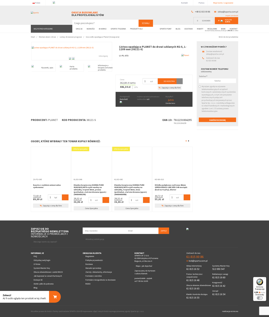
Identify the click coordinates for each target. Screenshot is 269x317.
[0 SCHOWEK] (204, 23)
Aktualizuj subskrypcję (94, 239)
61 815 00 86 (211, 60)
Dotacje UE (38, 280)
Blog (178, 28)
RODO (88, 283)
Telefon (203, 76)
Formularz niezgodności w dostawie (100, 280)
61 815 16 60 (218, 277)
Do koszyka (169, 81)
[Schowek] (180, 81)
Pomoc (201, 3)
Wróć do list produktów (228, 37)
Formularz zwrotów (93, 276)
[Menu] (264, 278)
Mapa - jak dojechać (144, 266)
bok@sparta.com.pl (198, 260)
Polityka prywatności (94, 260)
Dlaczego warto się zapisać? (45, 241)
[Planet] (185, 55)
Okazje (79, 28)
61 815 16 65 (192, 288)
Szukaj (145, 23)
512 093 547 (218, 269)
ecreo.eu (234, 311)
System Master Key (42, 268)
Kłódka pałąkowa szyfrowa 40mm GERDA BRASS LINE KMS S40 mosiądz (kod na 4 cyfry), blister (140, 187)
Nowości (91, 28)
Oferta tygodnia (118, 28)
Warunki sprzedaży (93, 268)
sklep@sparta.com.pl (228, 11)
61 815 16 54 (218, 294)
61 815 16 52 (192, 269)
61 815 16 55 (192, 297)
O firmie (37, 264)
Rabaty (200, 28)
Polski (38, 3)
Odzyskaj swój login (42, 260)
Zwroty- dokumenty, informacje (98, 272)
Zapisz (164, 230)
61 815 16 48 (192, 280)
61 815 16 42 (218, 285)
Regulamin (212, 28)
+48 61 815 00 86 (202, 11)
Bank (223, 28)
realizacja (226, 311)
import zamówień (231, 15)
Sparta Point (165, 28)
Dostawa (189, 28)
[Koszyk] (34, 197)
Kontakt (184, 3)
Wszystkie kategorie (43, 28)
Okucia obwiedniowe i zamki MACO (48, 272)
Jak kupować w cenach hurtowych (48, 276)
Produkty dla (136, 28)
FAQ (35, 256)
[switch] (260, 298)
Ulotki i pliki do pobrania (44, 283)
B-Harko (102, 28)
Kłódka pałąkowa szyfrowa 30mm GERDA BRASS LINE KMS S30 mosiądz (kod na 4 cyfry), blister (181, 187)
